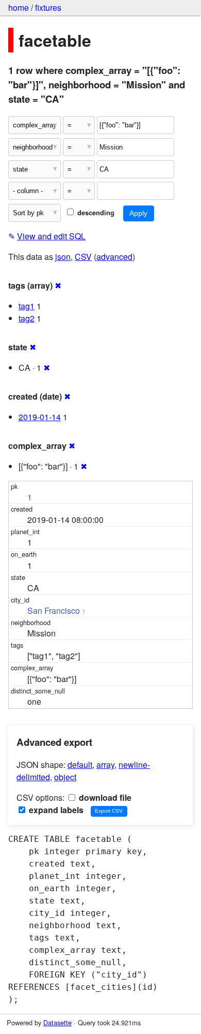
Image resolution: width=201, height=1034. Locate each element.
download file (104, 797)
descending (94, 212)
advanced (114, 256)
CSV (83, 256)
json (63, 256)
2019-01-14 (40, 417)
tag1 (27, 306)
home (18, 7)
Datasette (57, 1022)
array (105, 764)
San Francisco (53, 610)
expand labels (55, 810)
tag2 (27, 318)
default (80, 764)
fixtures (48, 7)
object (65, 777)
